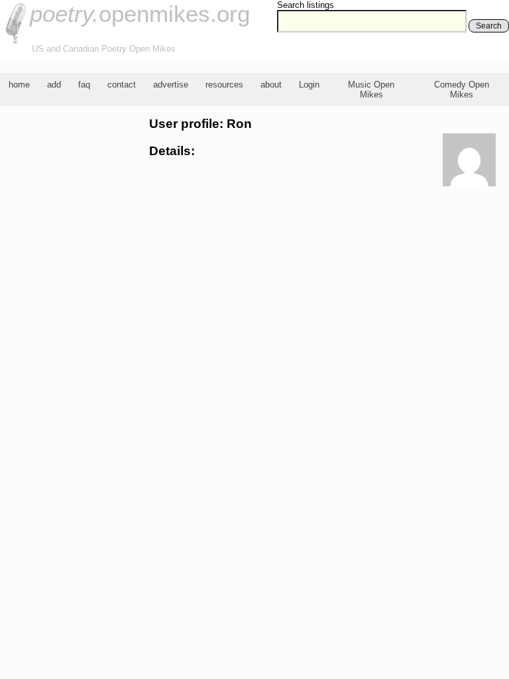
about (271, 85)
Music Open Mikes (371, 89)
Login (309, 85)
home (19, 85)
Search (489, 26)
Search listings (305, 5)
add (54, 85)
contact (121, 85)
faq (84, 85)
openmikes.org (140, 14)
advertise (170, 85)
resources (224, 85)
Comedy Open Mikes (461, 89)
